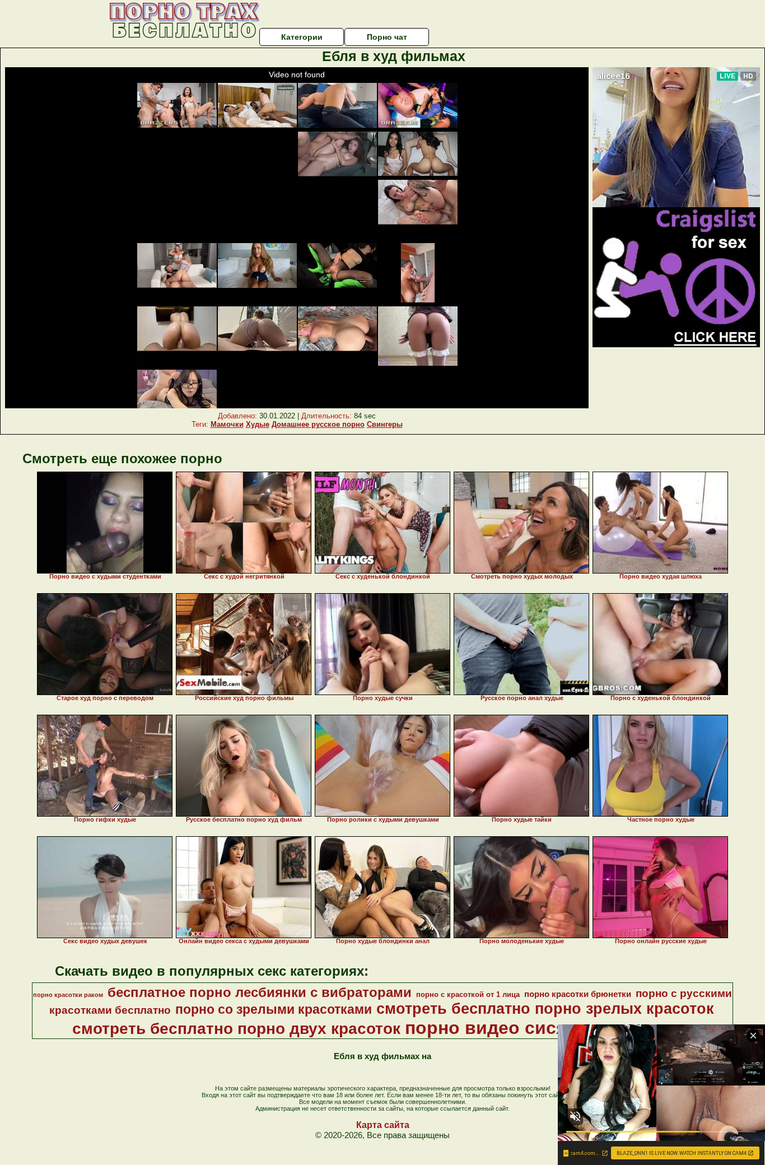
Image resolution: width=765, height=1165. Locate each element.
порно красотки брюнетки (577, 994)
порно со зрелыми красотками (273, 1009)
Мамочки (227, 424)
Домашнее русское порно (318, 424)
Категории (302, 36)
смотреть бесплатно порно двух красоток (236, 1028)
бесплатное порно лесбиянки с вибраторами (260, 992)
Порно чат (387, 36)
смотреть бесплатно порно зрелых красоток (545, 1008)
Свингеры (385, 424)
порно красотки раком (68, 994)
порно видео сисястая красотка (548, 1028)
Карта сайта (382, 1125)
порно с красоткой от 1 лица (468, 994)
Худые (257, 424)
